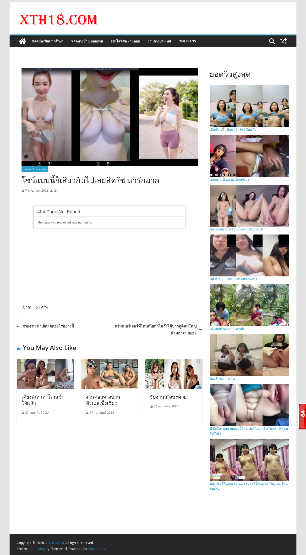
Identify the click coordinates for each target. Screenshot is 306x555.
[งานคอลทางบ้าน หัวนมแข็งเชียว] (109, 362)
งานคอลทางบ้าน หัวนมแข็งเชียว (103, 400)
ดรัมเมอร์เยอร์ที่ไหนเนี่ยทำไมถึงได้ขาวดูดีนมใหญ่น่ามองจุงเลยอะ (156, 329)
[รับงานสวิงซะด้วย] (173, 362)
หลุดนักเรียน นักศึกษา (48, 41)
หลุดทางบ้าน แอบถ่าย (87, 41)
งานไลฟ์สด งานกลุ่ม (125, 41)
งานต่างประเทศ (159, 41)
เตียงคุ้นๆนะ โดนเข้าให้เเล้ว (43, 400)
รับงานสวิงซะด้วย (168, 397)
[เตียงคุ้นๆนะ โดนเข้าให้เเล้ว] (45, 362)
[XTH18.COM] (22, 41)
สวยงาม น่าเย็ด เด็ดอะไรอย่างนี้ (48, 326)
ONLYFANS (187, 41)
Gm (56, 191)
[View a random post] (283, 41)
